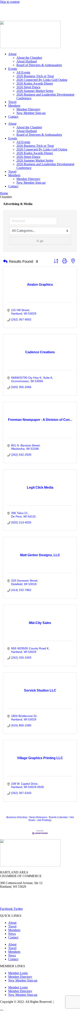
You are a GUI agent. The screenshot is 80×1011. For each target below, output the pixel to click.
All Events (23, 72)
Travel (12, 102)
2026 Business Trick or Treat (35, 76)
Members (14, 105)
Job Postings (44, 820)
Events (12, 68)
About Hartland (26, 61)
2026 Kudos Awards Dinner (34, 83)
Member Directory (28, 109)
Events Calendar (58, 817)
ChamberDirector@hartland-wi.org (23, 901)
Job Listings (65, 8)
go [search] (41, 240)
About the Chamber (29, 57)
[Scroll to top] (1, 1010)
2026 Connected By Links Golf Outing (41, 80)
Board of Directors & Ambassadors (39, 65)
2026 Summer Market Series (34, 91)
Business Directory (16, 817)
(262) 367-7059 (10, 15)
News (48, 8)
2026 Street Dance (28, 87)
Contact (13, 116)
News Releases (38, 817)
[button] (5, 261)
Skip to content (9, 1)
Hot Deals (31, 8)
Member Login (9, 8)
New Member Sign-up (31, 113)
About (12, 54)
